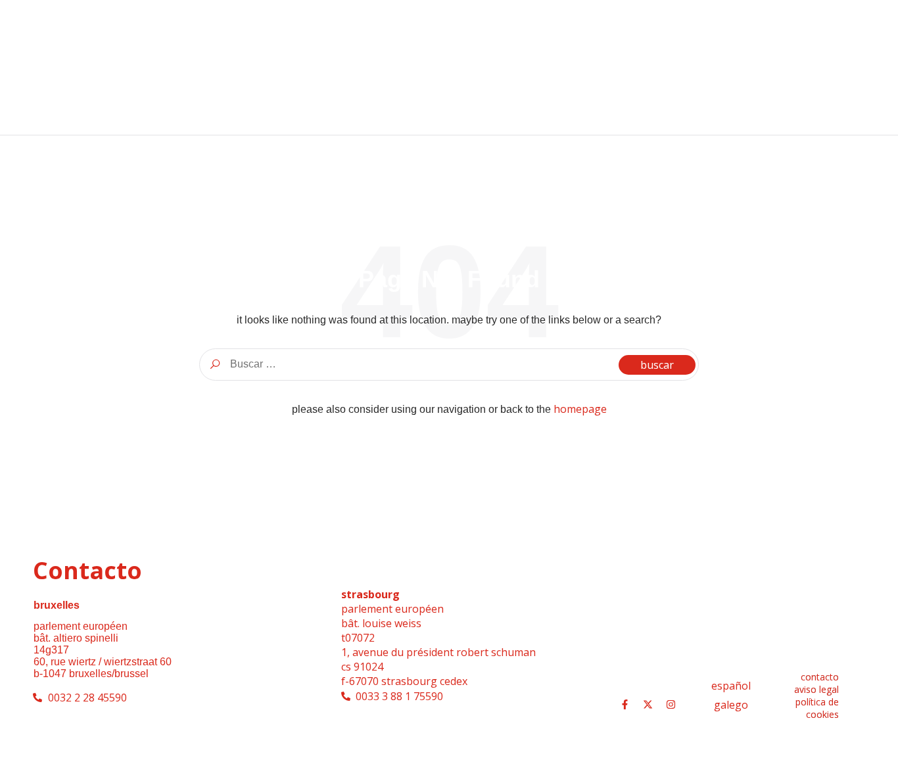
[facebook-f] (624, 705)
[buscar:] (449, 364)
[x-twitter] (647, 705)
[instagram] (670, 705)
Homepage (580, 409)
